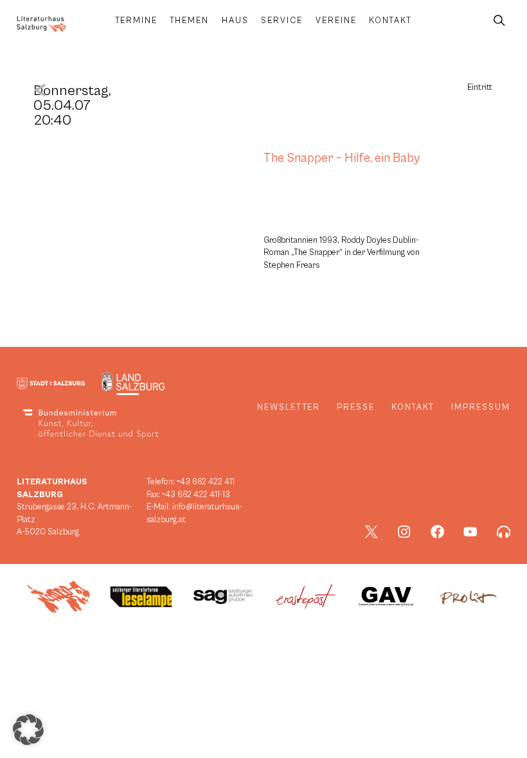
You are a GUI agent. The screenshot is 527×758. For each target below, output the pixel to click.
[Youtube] (470, 532)
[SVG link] (41, 24)
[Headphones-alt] (504, 532)
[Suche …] (499, 21)
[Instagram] (404, 532)
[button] (28, 729)
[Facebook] (438, 532)
